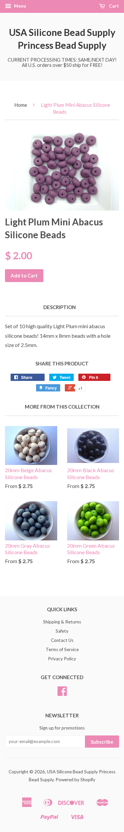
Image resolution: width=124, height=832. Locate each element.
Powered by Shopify (75, 779)
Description (59, 307)
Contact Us (62, 640)
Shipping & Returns (62, 621)
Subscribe (102, 742)
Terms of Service (62, 649)
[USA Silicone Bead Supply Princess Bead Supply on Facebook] (62, 693)
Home (20, 105)
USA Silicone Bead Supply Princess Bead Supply (62, 39)
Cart (113, 6)
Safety (62, 631)
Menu (19, 6)
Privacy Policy (62, 658)
